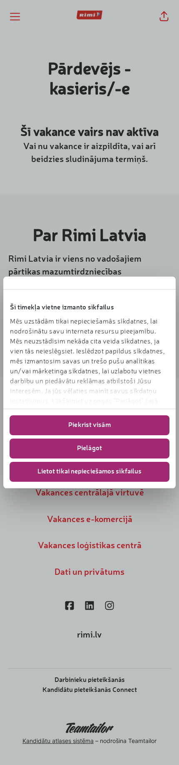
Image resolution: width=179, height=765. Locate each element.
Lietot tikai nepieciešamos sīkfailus (89, 471)
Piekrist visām (89, 425)
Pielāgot (89, 448)
